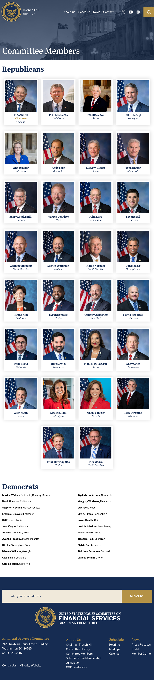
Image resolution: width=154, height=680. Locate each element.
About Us (69, 12)
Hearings (114, 644)
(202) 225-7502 (12, 653)
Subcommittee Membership (83, 658)
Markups (114, 649)
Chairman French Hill (79, 644)
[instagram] (138, 12)
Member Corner (142, 653)
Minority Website (30, 665)
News (96, 12)
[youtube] (131, 12)
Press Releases (141, 644)
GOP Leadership (76, 667)
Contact (108, 12)
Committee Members (79, 653)
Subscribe (136, 596)
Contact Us (9, 665)
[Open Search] (148, 12)
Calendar (115, 653)
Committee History (78, 649)
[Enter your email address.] (62, 596)
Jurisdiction (73, 662)
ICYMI (135, 649)
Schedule (84, 12)
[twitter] (123, 12)
